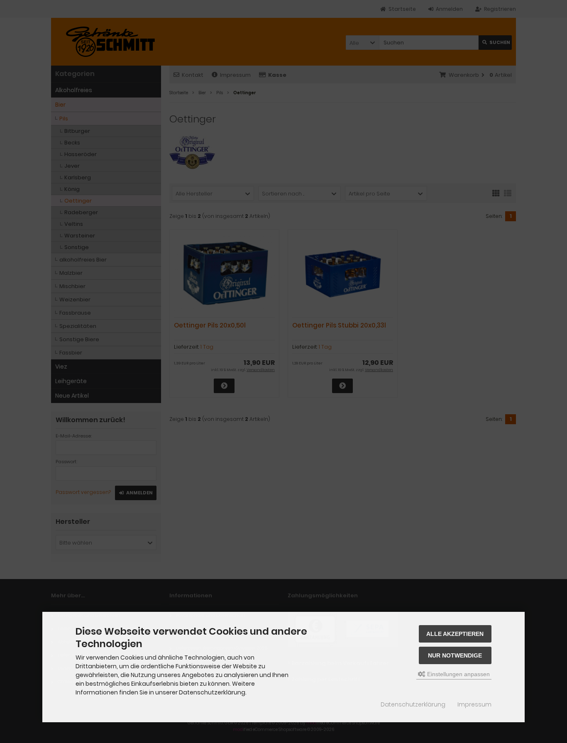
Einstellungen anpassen (457, 674)
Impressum (474, 704)
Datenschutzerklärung (413, 704)
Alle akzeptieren (455, 634)
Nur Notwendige (455, 655)
